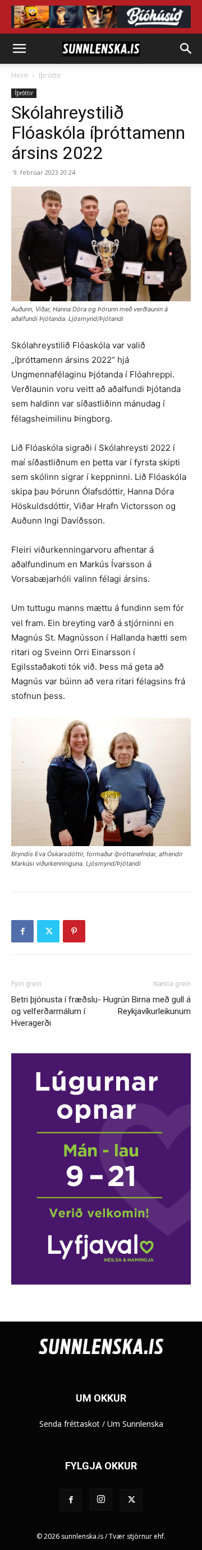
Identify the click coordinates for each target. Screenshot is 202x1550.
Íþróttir (50, 75)
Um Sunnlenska (135, 1423)
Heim (19, 75)
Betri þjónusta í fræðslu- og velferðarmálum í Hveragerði (56, 1011)
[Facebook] (22, 931)
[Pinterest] (74, 931)
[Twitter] (48, 931)
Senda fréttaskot (69, 1423)
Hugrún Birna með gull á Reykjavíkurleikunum (147, 1005)
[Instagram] (101, 1499)
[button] (19, 49)
